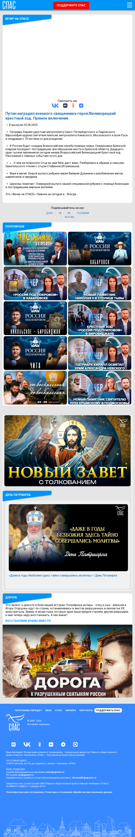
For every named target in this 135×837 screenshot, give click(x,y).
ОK (68, 213)
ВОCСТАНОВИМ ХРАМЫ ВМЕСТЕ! (28, 621)
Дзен (49, 213)
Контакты (86, 710)
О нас (58, 710)
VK (60, 213)
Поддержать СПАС (108, 710)
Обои (48, 710)
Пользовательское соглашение (24, 792)
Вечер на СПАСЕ (17, 18)
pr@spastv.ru (26, 775)
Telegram (82, 213)
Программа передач (28, 710)
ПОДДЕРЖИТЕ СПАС (71, 5)
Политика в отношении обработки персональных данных (78, 792)
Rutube (69, 217)
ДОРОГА (11, 597)
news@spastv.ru (55, 772)
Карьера (71, 710)
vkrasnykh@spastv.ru (84, 777)
